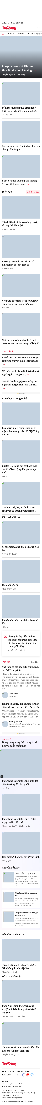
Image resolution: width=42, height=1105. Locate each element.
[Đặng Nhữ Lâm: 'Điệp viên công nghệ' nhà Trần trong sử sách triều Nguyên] (21, 991)
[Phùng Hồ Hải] (5, 724)
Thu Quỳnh (6, 861)
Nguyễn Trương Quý (10, 1054)
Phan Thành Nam (9, 589)
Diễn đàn (21, 33)
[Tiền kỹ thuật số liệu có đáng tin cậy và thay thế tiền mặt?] (21, 207)
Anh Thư (5, 476)
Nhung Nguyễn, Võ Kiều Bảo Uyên (16, 826)
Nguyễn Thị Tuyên (9, 554)
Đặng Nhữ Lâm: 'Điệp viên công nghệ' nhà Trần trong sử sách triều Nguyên (19, 1009)
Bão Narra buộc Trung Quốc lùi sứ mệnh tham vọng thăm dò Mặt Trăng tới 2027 (20, 431)
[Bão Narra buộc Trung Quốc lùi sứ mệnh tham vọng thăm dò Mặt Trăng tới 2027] (21, 413)
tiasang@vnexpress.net (14, 1098)
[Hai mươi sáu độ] (21, 571)
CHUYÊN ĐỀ (6, 739)
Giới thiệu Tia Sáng (23, 1071)
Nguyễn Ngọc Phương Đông (13, 74)
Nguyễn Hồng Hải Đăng (17, 650)
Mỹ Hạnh (5, 308)
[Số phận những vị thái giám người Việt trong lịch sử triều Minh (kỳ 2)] (21, 93)
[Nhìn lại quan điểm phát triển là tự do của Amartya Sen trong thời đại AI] (21, 324)
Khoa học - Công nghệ (14, 398)
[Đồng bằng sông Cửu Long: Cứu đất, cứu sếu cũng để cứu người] (21, 763)
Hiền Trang (6, 627)
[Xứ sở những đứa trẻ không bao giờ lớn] (21, 606)
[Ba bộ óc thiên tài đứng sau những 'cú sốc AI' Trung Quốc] (21, 166)
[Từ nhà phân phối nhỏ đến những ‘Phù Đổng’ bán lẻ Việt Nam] (21, 950)
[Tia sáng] (9, 28)
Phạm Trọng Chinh (9, 972)
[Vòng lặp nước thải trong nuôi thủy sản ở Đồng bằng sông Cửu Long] (21, 285)
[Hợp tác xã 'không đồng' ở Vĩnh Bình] (21, 843)
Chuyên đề (10, 33)
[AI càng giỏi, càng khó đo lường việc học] (21, 532)
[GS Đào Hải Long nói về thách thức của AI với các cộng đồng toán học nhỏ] (21, 451)
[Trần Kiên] (5, 695)
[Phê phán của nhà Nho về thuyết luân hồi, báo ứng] (21, 57)
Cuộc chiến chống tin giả (25, 873)
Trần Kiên (13, 694)
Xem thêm (34, 662)
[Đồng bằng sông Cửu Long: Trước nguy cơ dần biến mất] (21, 805)
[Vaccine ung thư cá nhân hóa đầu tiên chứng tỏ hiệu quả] (21, 132)
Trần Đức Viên (8, 268)
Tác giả (6, 662)
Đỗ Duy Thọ (7, 115)
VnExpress (5, 23)
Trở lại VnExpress (8, 1071)
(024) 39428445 (14, 1095)
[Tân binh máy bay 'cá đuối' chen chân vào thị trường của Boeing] (21, 493)
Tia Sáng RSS (6, 1075)
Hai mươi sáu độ (10, 585)
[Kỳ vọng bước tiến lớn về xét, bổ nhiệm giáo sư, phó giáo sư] (21, 246)
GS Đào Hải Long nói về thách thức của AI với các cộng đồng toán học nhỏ (19, 469)
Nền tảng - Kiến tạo (13, 934)
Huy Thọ (5, 788)
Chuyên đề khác (10, 867)
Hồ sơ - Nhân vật (11, 976)
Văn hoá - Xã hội (11, 517)
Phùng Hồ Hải (15, 721)
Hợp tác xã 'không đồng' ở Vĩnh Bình (21, 857)
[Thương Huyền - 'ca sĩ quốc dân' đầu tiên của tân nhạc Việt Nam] (21, 1033)
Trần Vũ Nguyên (8, 229)
